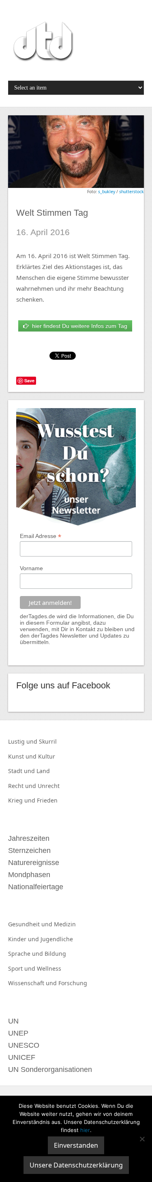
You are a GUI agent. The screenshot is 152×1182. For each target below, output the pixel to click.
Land (43, 771)
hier (85, 1130)
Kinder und (24, 939)
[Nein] (142, 1139)
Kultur (46, 756)
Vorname (31, 568)
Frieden (47, 800)
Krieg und (22, 800)
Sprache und (26, 953)
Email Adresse (40, 536)
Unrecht (49, 786)
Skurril (48, 741)
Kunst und (23, 756)
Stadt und (22, 771)
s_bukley (106, 191)
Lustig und (23, 741)
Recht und (23, 786)
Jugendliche (57, 939)
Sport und (22, 968)
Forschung (72, 983)
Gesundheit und (31, 924)
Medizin (65, 924)
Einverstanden (76, 1145)
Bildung (55, 953)
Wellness (49, 968)
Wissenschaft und (33, 983)
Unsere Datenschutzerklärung (76, 1165)
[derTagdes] (42, 42)
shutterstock (131, 191)
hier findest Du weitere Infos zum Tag (78, 326)
